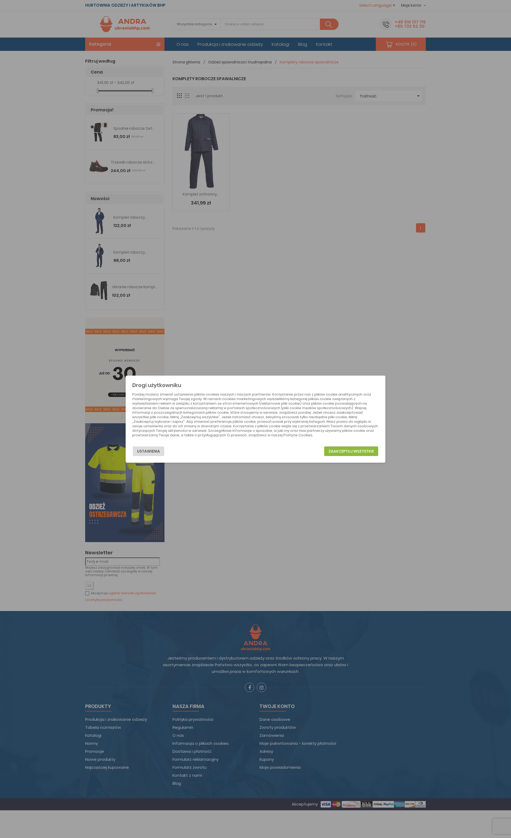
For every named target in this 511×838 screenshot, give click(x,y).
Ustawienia (148, 451)
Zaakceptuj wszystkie (351, 451)
